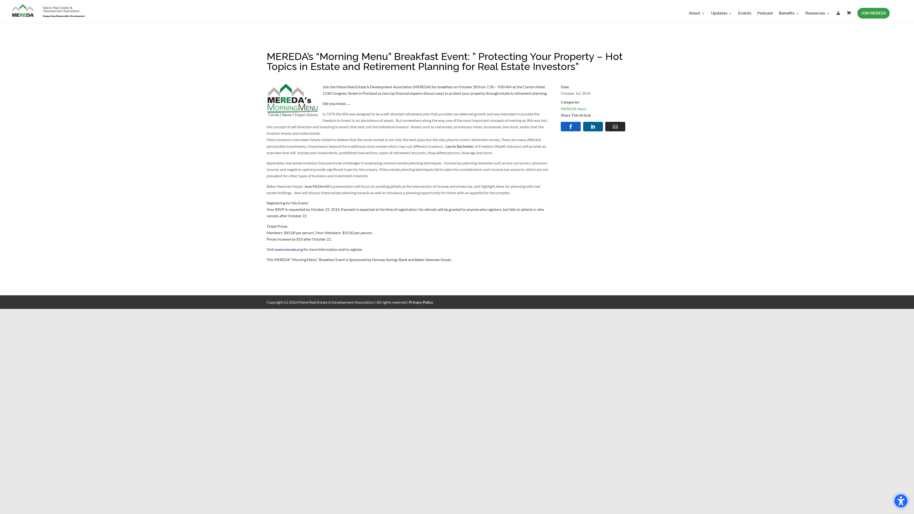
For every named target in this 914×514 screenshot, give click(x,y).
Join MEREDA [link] (873, 13)
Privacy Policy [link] (421, 302)
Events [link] (744, 13)
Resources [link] (815, 13)
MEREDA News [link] (573, 108)
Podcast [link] (765, 13)
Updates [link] (719, 13)
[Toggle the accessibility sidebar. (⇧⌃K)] (901, 501)
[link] (48, 11)
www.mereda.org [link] (289, 249)
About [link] (694, 13)
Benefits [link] (787, 13)
